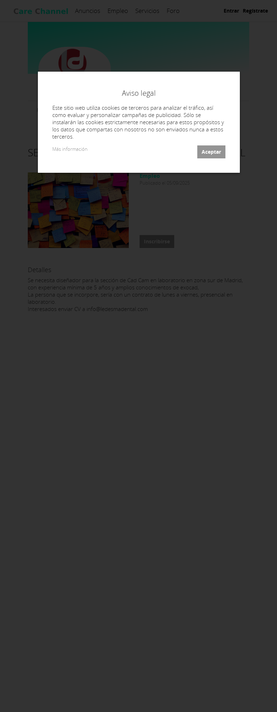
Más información (70, 149)
